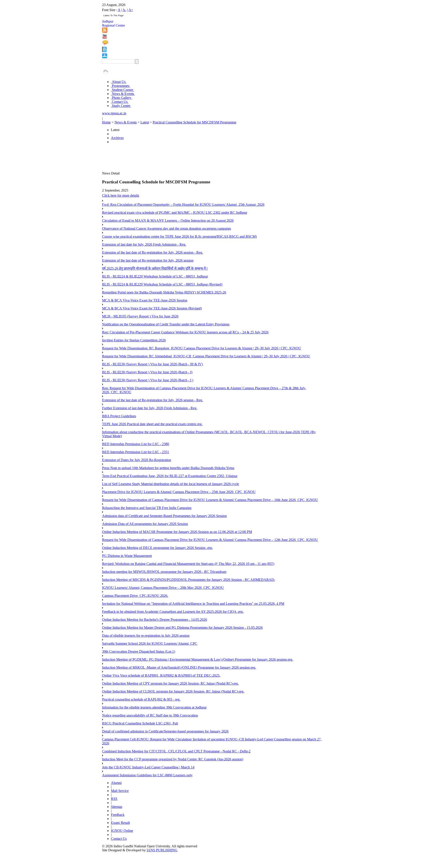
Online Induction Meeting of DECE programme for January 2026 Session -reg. (157, 548)
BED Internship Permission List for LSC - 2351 (135, 452)
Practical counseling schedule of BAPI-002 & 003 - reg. (141, 699)
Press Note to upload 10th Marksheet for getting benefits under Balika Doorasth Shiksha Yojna (168, 468)
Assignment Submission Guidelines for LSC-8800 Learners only (147, 775)
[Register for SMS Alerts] (105, 44)
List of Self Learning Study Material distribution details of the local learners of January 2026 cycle (170, 484)
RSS (114, 799)
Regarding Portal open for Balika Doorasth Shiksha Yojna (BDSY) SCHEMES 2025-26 (164, 292)
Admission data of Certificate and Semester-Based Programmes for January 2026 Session (164, 516)
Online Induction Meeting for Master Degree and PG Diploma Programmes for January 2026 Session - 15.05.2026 (182, 627)
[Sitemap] (104, 57)
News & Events (123, 94)
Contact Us (119, 102)
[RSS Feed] (104, 31)
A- (124, 10)
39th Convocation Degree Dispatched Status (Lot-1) (138, 651)
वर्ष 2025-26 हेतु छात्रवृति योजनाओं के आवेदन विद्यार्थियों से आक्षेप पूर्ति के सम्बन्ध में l (154, 268)
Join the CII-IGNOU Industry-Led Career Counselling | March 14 (148, 767)
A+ (130, 10)
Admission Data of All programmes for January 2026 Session (145, 524)
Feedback (117, 815)
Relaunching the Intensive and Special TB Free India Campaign (146, 508)
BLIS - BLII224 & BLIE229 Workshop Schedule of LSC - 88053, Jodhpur (155, 276)
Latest (144, 122)
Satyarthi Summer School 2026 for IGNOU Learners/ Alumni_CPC (149, 643)
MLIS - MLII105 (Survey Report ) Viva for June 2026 (140, 316)
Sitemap (116, 807)
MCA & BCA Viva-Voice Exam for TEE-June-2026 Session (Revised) (152, 308)
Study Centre (121, 106)
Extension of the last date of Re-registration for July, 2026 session (147, 260)
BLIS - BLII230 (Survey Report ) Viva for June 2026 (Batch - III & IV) (152, 364)
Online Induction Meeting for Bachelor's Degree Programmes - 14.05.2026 (154, 619)
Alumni (116, 783)
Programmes (120, 86)
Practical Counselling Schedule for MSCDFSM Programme (194, 122)
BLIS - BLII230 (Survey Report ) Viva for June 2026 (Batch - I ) (147, 380)
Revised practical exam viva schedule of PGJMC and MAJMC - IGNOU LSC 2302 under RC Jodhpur (174, 212)
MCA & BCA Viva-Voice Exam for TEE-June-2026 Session (144, 300)
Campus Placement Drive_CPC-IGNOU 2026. (135, 595)
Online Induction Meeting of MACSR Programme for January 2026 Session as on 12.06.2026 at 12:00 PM (177, 532)
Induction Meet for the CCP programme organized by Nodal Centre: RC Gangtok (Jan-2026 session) (172, 759)
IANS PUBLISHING (162, 850)
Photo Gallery (121, 98)
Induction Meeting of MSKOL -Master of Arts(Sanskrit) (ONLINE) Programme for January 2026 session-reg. (179, 667)
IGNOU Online (122, 830)
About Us (118, 82)
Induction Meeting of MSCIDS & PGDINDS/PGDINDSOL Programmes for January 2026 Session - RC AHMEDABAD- (188, 580)
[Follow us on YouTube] (104, 38)
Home (106, 122)
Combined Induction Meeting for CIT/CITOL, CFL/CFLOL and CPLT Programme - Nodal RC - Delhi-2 (176, 751)
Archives (117, 138)
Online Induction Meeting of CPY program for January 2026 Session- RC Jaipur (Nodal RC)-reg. (170, 683)
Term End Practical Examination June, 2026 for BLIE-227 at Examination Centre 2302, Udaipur (169, 476)
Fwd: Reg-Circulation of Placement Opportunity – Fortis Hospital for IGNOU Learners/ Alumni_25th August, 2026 (183, 204)
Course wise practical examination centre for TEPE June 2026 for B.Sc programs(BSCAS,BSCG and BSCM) (179, 236)
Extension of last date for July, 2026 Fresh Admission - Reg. (144, 244)
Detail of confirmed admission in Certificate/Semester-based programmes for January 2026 (165, 731)
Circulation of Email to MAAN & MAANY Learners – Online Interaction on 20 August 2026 (168, 220)
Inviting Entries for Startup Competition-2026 (134, 340)
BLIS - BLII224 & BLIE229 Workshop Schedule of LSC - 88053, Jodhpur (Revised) (162, 284)
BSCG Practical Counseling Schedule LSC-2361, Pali (140, 723)
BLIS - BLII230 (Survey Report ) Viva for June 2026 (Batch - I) (147, 372)
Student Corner (122, 90)
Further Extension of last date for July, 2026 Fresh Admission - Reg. (149, 408)
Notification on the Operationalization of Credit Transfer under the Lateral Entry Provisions (165, 324)
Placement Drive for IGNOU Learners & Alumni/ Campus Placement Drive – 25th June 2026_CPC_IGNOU (179, 492)
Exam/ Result (120, 823)
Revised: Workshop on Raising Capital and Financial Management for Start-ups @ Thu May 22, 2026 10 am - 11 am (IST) (188, 564)
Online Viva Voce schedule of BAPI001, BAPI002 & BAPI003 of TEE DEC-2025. (161, 675)
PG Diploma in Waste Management (127, 556)
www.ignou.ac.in (114, 113)
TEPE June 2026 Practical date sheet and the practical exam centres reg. (152, 424)
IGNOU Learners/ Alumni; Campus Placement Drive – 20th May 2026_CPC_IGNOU (163, 588)
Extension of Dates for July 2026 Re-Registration (136, 460)
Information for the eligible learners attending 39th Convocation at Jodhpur (154, 707)
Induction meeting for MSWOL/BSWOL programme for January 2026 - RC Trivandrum (164, 572)
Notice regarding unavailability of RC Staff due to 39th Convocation (150, 715)
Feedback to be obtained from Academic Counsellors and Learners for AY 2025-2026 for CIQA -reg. (173, 611)
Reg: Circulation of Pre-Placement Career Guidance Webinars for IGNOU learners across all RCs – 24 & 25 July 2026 (185, 332)
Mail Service (120, 791)
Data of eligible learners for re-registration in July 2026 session (145, 635)
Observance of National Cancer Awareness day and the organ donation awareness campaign (166, 228)
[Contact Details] (104, 51)
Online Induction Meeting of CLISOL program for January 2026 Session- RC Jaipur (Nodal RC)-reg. (173, 691)
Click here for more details (120, 195)
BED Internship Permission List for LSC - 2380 (135, 444)
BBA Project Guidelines (119, 416)
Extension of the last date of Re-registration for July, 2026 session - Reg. (152, 252)
